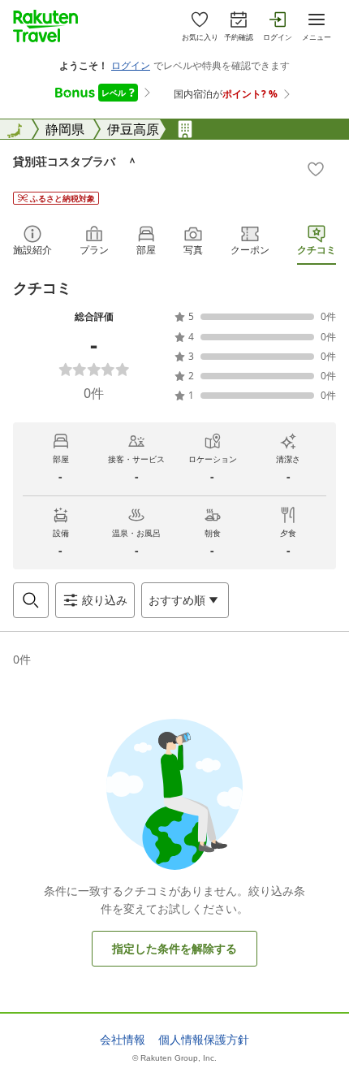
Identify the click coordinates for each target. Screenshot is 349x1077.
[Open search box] (31, 600)
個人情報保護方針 (203, 1039)
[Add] (315, 169)
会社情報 (122, 1039)
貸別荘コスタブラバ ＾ (75, 161)
